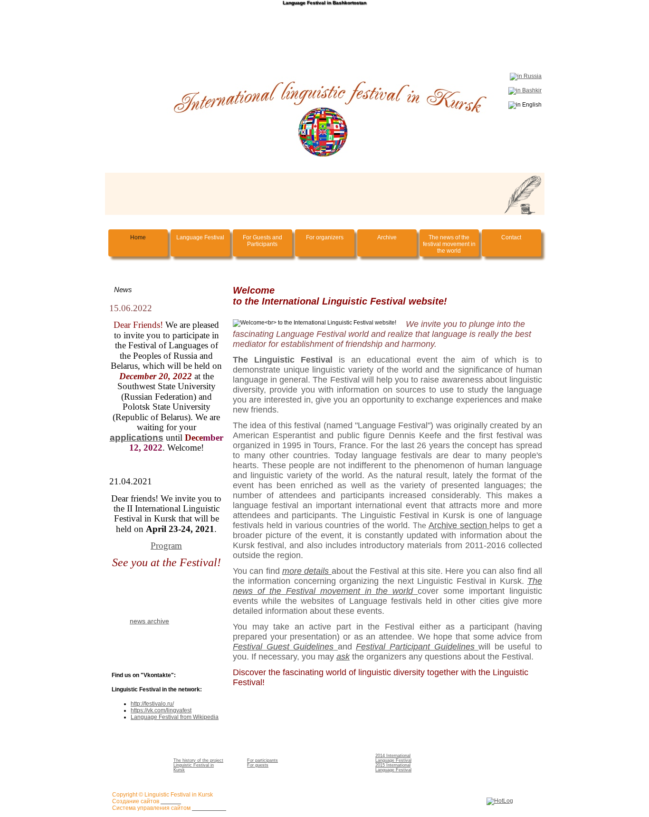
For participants (262, 760)
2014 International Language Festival (393, 758)
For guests (257, 765)
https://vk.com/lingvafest (161, 710)
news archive (149, 621)
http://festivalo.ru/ (152, 703)
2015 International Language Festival (393, 767)
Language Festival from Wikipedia (175, 717)
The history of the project (198, 760)
